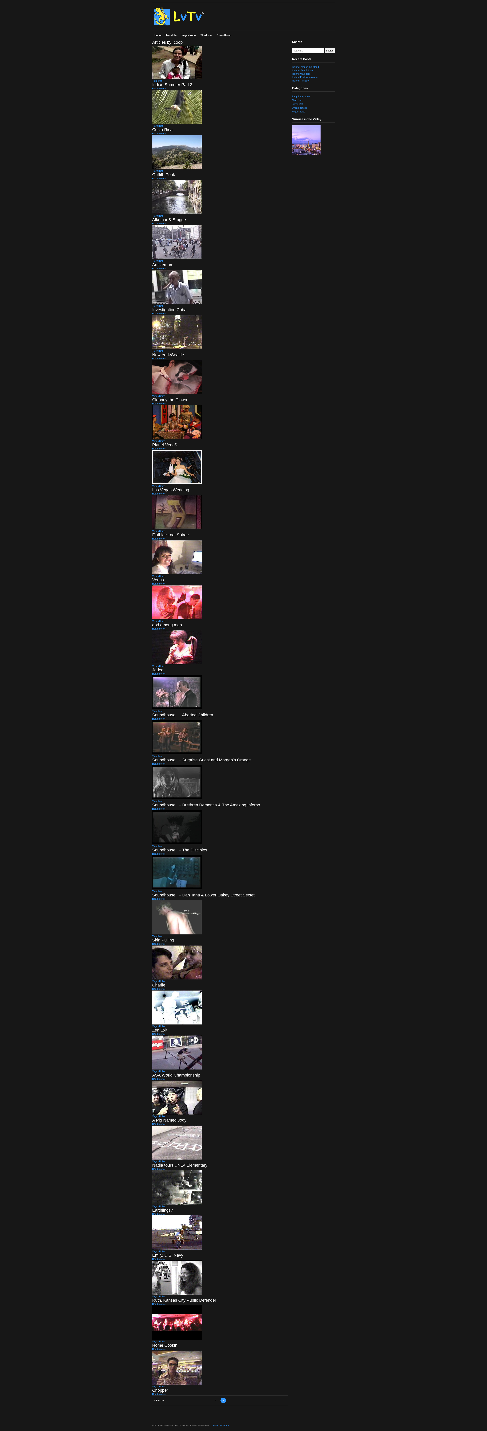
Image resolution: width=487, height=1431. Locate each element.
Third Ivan (206, 35)
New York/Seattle (168, 354)
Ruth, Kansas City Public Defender (184, 1300)
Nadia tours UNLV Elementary (179, 1165)
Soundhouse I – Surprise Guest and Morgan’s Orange (201, 760)
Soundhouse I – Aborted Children (182, 715)
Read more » (159, 88)
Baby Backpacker (301, 96)
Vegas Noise (189, 35)
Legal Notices (221, 1425)
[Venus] (177, 573)
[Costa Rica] (177, 123)
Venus (158, 579)
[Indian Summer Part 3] (177, 78)
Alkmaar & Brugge (169, 219)
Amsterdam (162, 264)
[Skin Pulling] (177, 933)
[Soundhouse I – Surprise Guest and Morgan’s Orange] (177, 753)
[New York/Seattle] (177, 348)
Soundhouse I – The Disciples (179, 850)
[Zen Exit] (177, 1023)
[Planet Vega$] (177, 438)
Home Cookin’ (165, 1345)
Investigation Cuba (169, 309)
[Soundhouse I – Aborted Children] (177, 708)
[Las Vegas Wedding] (177, 483)
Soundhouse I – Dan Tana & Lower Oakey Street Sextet (203, 895)
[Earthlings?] (177, 1203)
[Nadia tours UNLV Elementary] (177, 1158)
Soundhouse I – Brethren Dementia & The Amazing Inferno (206, 805)
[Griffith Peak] (177, 168)
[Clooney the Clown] (177, 393)
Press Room (224, 35)
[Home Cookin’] (177, 1339)
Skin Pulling (163, 940)
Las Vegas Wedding (170, 489)
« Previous (159, 1400)
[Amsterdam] (177, 258)
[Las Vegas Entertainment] (179, 26)
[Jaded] (177, 663)
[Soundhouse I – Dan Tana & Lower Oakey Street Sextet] (177, 888)
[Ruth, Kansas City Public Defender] (177, 1294)
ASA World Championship (176, 1075)
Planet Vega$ (164, 444)
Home (157, 35)
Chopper (160, 1390)
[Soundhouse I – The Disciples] (177, 843)
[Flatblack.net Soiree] (177, 528)
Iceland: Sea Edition (302, 70)
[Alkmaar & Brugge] (177, 213)
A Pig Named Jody (169, 1120)
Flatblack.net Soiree (170, 534)
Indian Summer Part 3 (172, 84)
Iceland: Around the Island (305, 67)
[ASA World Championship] (177, 1068)
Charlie (158, 985)
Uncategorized (299, 108)
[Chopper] (177, 1384)
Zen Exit (159, 1030)
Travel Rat (171, 35)
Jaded (157, 670)
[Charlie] (177, 978)
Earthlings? (162, 1210)
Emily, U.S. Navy (167, 1255)
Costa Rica (162, 129)
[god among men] (177, 618)
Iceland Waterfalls (301, 74)
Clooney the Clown (169, 399)
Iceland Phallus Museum (305, 77)
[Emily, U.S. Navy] (177, 1248)
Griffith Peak (163, 174)
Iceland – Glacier (301, 80)
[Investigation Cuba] (177, 303)
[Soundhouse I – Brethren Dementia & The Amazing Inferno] (177, 798)
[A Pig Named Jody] (177, 1113)
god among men (167, 625)
